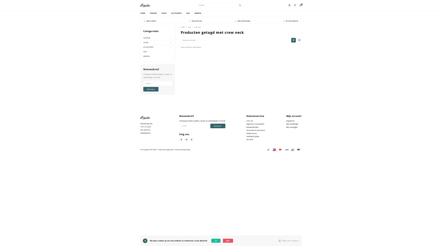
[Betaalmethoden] (268, 149)
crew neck (197, 27)
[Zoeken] (240, 5)
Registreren (290, 121)
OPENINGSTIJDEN (252, 136)
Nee (228, 241)
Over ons (249, 121)
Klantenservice (251, 133)
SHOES (164, 13)
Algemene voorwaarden (255, 124)
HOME (142, 13)
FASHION (153, 13)
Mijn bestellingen (292, 124)
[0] (301, 5)
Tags (189, 27)
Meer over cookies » (290, 241)
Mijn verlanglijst (292, 127)
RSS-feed (249, 139)
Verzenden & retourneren (255, 130)
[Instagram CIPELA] (186, 140)
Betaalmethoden (252, 127)
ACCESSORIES (176, 13)
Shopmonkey (186, 150)
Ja (216, 241)
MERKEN (198, 13)
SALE (188, 13)
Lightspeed (170, 150)
